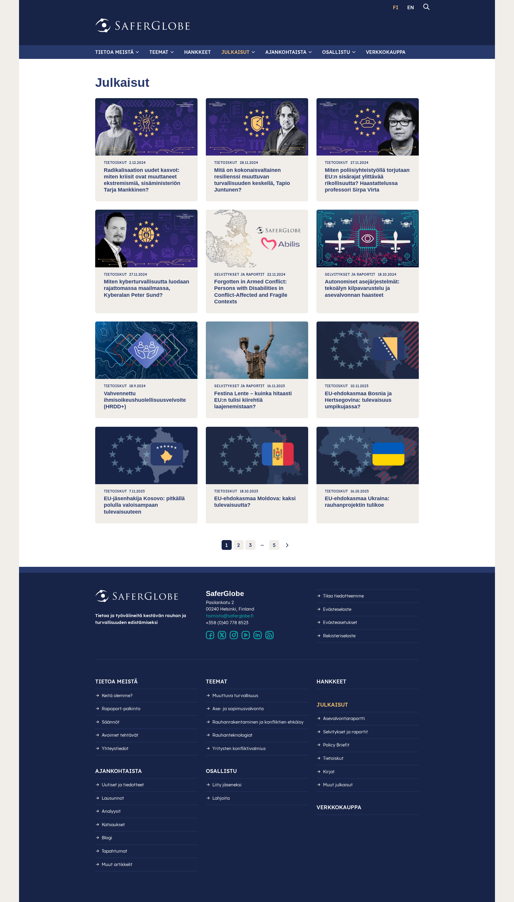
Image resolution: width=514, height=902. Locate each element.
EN (410, 7)
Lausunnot (113, 798)
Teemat (158, 52)
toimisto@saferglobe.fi (230, 616)
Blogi (107, 837)
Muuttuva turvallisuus (235, 695)
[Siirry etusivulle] (142, 25)
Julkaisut (235, 52)
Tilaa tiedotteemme (343, 596)
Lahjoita (221, 798)
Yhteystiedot (115, 748)
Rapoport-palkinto (121, 708)
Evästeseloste (337, 609)
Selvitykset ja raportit (345, 732)
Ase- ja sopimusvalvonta (238, 708)
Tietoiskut (333, 758)
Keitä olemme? (117, 695)
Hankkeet (197, 52)
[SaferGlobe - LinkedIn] (257, 635)
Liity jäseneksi (227, 785)
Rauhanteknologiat (232, 735)
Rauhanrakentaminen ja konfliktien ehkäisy (257, 722)
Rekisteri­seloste (339, 636)
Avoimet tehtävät (120, 735)
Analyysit (111, 811)
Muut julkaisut (338, 785)
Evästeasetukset (340, 622)
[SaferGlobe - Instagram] (234, 635)
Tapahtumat (114, 851)
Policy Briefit (336, 745)
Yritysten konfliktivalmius (239, 748)
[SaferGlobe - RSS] (269, 635)
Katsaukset (113, 824)
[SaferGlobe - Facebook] (210, 635)
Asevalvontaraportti (344, 718)
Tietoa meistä (114, 52)
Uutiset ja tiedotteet (123, 785)
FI (395, 7)
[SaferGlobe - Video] (245, 635)
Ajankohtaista (285, 52)
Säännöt (111, 722)
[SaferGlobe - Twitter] (222, 635)
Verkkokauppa (385, 52)
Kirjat (329, 771)
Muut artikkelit (117, 864)
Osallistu (336, 52)
